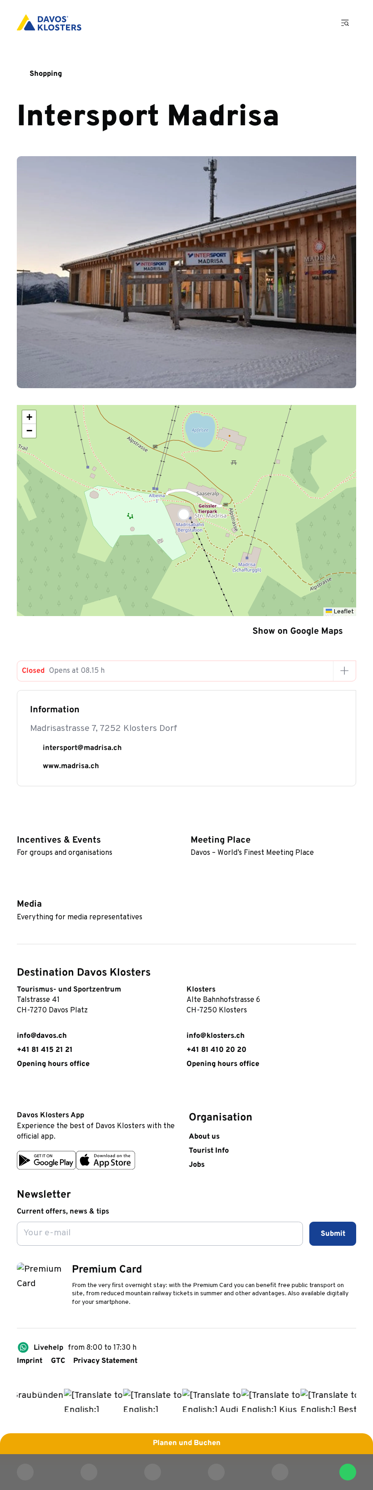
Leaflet (343, 612)
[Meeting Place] (195, 825)
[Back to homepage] (49, 22)
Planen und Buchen (187, 1443)
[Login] (291, 22)
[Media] (21, 889)
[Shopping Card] (318, 22)
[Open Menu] (345, 22)
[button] (186, 510)
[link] (22, 1092)
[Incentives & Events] (21, 825)
